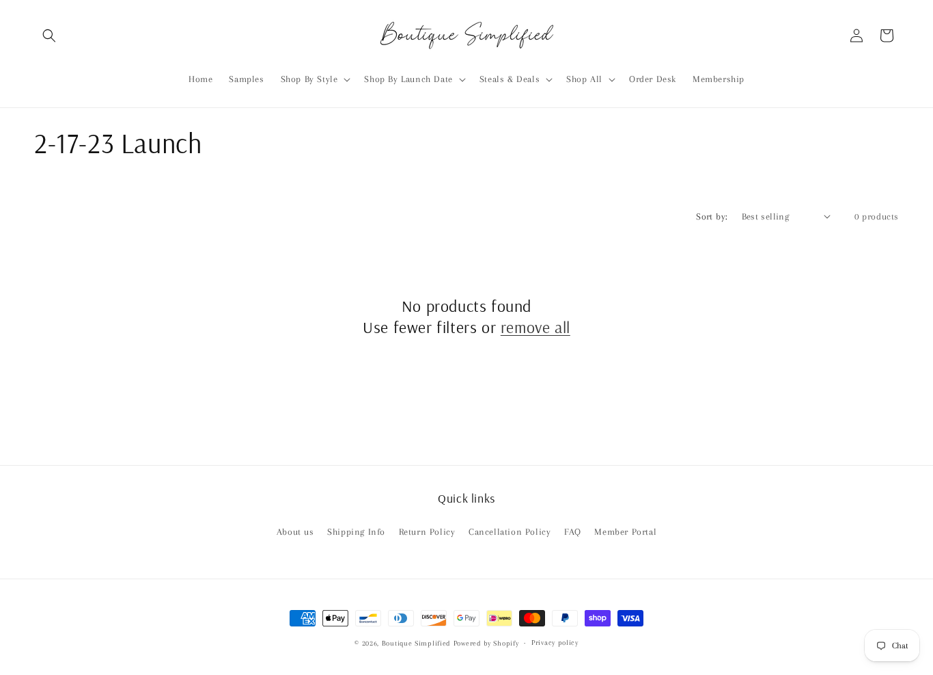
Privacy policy (555, 642)
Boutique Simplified (418, 643)
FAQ (572, 532)
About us (295, 532)
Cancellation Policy (510, 532)
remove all (535, 327)
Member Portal (625, 532)
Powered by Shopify (486, 643)
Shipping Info (356, 532)
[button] (49, 36)
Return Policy (427, 532)
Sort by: (711, 216)
